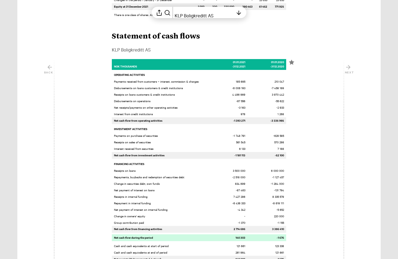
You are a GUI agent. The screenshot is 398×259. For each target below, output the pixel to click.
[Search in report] (167, 12)
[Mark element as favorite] (291, 62)
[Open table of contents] (239, 12)
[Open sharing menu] (159, 12)
